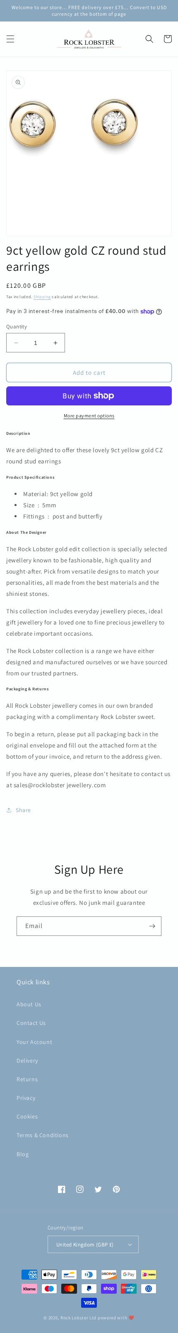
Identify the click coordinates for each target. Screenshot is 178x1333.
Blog (23, 1154)
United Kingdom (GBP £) (85, 1244)
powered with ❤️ (116, 1318)
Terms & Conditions (43, 1135)
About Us (29, 1004)
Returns (27, 1079)
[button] (10, 39)
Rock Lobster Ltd (78, 1318)
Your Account (34, 1042)
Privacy (26, 1098)
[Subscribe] (152, 926)
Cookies (27, 1116)
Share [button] (23, 810)
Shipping (42, 296)
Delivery (27, 1060)
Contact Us (31, 1023)
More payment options (89, 415)
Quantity (16, 326)
